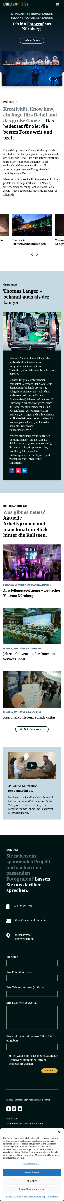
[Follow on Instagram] (18, 470)
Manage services (31, 1163)
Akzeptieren (32, 1172)
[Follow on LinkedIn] (24, 470)
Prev (29, 253)
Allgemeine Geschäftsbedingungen (24, 1123)
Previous (50, 79)
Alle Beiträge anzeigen (31, 729)
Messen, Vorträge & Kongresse (22, 648)
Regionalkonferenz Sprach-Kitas (29, 717)
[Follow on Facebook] (11, 470)
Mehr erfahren (32, 40)
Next (56, 79)
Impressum (52, 1197)
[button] (59, 1132)
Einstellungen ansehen (32, 1189)
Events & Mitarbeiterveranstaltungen (27, 584)
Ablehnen (32, 1180)
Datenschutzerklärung (34, 1197)
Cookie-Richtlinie (14, 1197)
